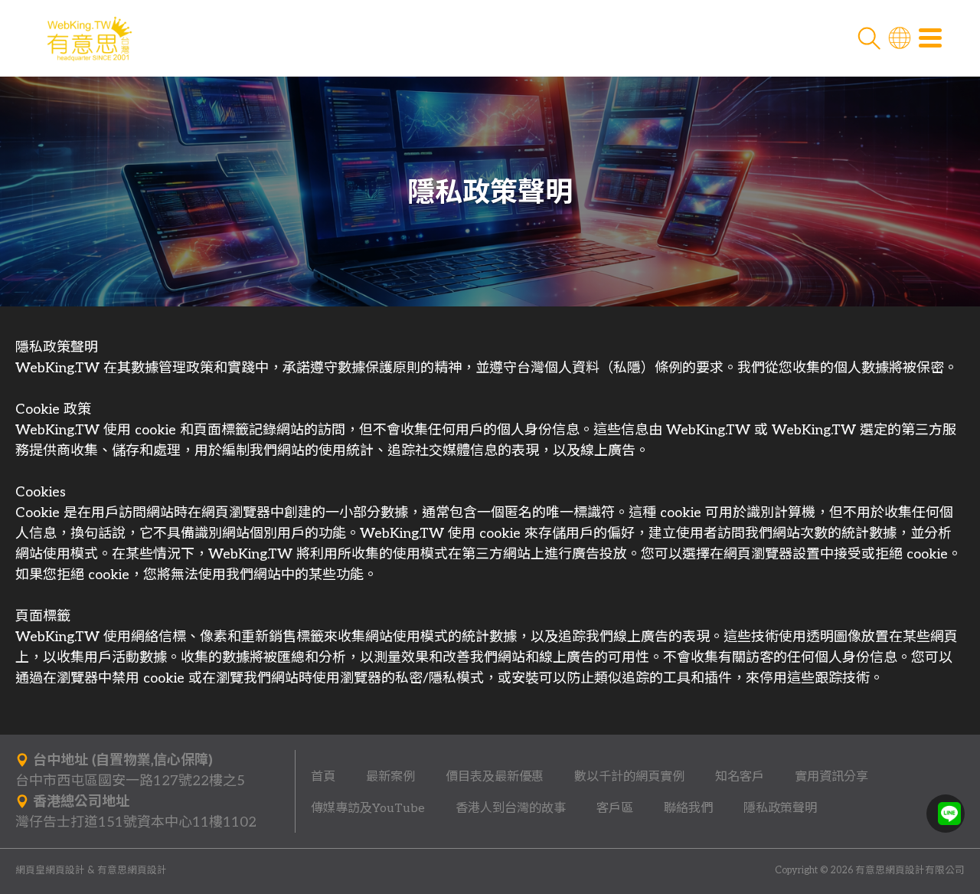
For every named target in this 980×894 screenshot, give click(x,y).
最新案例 (390, 776)
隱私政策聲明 (780, 808)
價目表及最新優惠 (495, 776)
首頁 (323, 776)
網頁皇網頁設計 (50, 870)
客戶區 (614, 808)
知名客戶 (739, 776)
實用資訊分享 (831, 776)
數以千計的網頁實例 (629, 776)
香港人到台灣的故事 (511, 808)
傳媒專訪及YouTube (368, 808)
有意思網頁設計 (132, 870)
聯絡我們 (688, 808)
